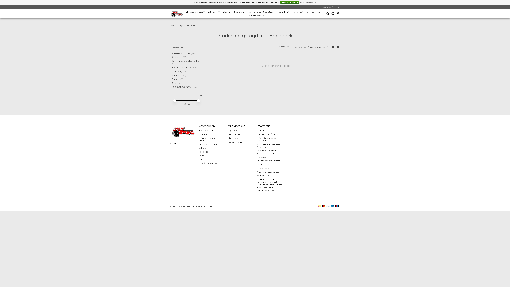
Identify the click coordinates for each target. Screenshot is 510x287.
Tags (180, 25)
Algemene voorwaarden (268, 172)
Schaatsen (176, 57)
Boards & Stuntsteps (182, 67)
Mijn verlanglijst (235, 142)
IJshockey (176, 71)
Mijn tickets (233, 138)
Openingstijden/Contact (268, 134)
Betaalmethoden (264, 164)
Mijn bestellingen (235, 134)
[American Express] (332, 206)
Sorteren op (300, 47)
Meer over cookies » (308, 2)
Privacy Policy (263, 168)
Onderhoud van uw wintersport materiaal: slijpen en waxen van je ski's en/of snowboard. (269, 183)
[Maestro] (337, 206)
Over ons (261, 130)
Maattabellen (263, 175)
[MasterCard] (323, 206)
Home (173, 25)
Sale (320, 12)
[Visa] (328, 206)
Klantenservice (264, 157)
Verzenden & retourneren (268, 160)
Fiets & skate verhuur (254, 15)
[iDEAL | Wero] (319, 206)
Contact (310, 12)
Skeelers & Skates (180, 53)
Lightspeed (209, 206)
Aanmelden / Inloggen (331, 7)
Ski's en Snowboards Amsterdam (266, 139)
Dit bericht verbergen (290, 2)
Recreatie (176, 75)
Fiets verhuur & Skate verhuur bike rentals (266, 151)
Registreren (233, 130)
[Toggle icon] (328, 13)
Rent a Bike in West (265, 190)
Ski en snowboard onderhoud (237, 12)
